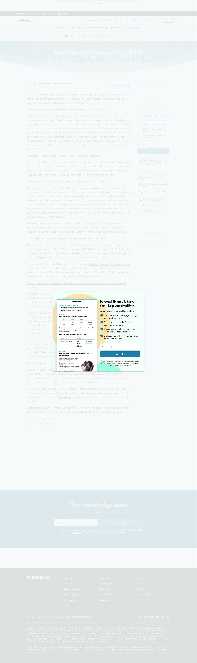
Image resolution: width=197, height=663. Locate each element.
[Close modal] (139, 295)
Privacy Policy (134, 363)
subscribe (120, 354)
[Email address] (120, 347)
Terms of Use (121, 363)
